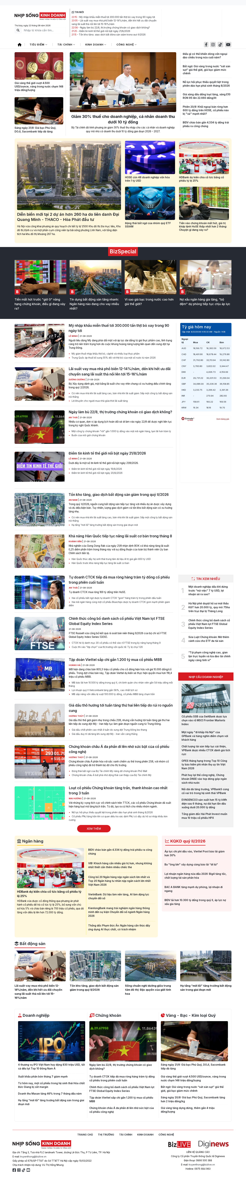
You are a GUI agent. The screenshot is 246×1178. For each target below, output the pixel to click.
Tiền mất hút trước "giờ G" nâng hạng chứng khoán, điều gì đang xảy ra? (40, 304)
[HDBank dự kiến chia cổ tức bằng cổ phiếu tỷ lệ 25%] (204, 157)
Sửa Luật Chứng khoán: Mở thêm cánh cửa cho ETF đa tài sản (208, 639)
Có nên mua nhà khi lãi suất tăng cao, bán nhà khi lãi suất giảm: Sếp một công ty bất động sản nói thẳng (120, 395)
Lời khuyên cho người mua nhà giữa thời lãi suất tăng (99, 401)
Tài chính (65, 44)
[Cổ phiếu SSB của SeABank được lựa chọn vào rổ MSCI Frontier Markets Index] (206, 698)
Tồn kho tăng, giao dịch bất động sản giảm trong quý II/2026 (112, 34)
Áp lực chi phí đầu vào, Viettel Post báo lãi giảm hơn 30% (195, 853)
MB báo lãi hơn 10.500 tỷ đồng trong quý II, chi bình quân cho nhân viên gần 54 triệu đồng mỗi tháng (121, 684)
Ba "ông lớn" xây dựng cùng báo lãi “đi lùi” (191, 864)
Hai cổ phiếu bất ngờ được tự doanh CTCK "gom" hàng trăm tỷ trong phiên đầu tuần (116, 598)
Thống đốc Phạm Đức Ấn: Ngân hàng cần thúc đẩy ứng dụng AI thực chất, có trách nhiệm (119, 927)
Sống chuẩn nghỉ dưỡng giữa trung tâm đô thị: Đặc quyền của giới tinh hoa (148, 989)
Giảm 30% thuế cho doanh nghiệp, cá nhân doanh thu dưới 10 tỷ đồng (123, 119)
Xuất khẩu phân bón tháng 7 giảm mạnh (43, 1076)
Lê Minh (73, 336)
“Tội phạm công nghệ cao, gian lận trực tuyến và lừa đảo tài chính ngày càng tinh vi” (209, 656)
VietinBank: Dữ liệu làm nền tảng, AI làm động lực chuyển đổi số (118, 896)
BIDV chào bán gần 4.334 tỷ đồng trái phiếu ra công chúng (206, 124)
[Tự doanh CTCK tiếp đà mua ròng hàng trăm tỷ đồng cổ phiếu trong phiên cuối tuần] (40, 592)
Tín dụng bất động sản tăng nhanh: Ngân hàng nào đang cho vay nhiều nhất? (94, 304)
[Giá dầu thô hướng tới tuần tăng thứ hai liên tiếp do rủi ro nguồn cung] (40, 720)
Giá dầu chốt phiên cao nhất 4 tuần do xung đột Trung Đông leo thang (109, 729)
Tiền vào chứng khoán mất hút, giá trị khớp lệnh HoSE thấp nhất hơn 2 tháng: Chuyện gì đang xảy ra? (203, 226)
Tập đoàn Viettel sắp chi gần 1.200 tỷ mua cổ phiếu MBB (115, 660)
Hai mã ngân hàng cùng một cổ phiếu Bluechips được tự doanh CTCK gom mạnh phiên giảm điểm (119, 604)
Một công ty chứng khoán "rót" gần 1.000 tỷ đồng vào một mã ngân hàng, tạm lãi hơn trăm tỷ (121, 431)
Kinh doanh (94, 44)
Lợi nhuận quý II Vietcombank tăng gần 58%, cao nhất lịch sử (104, 690)
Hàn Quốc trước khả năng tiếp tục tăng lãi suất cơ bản (100, 563)
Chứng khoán (107, 1015)
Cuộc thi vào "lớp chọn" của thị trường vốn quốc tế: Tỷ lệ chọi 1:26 (107, 647)
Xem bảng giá (222, 419)
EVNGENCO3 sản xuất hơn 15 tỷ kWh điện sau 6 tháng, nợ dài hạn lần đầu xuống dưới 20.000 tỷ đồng (204, 803)
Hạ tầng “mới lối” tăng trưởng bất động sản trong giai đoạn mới (104, 525)
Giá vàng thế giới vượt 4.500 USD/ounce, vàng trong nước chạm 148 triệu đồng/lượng (39, 86)
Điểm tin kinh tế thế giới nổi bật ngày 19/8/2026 (96, 469)
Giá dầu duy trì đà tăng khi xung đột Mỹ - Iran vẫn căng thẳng (104, 734)
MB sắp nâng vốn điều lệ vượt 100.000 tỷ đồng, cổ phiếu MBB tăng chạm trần (113, 694)
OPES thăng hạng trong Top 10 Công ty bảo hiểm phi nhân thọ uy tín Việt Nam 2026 (204, 764)
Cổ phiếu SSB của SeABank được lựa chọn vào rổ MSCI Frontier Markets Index (204, 720)
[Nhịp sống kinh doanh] (42, 1144)
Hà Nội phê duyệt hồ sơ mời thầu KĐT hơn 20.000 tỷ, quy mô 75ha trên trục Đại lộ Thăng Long (209, 607)
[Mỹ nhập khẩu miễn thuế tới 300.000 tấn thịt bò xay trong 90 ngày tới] (40, 340)
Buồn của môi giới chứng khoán (88, 435)
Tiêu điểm (37, 44)
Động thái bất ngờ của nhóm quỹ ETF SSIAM (148, 225)
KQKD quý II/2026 (187, 841)
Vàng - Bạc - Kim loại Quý (190, 1015)
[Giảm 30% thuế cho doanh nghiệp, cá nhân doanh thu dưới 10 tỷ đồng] (123, 82)
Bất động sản (32, 943)
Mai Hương (75, 798)
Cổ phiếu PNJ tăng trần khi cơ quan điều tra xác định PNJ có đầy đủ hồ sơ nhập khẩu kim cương (118, 818)
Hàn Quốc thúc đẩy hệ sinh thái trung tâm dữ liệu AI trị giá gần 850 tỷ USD (111, 559)
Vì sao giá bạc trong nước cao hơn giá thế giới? (149, 302)
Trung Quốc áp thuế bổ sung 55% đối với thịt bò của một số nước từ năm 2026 (113, 357)
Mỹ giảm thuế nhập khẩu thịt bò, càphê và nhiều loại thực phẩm (105, 353)
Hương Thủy (76, 716)
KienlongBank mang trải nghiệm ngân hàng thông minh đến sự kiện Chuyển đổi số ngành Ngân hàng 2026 (119, 912)
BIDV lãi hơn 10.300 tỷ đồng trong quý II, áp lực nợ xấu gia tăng (195, 902)
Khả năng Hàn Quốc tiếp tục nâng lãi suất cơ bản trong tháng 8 (120, 536)
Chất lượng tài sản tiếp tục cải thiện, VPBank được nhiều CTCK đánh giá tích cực (206, 750)
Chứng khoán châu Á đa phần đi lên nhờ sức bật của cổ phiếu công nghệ (119, 749)
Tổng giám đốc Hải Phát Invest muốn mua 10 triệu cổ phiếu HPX (204, 815)
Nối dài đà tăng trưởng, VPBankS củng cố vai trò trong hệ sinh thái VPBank (205, 791)
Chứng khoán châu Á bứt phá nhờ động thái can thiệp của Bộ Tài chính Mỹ (111, 775)
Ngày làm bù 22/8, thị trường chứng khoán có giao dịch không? (115, 27)
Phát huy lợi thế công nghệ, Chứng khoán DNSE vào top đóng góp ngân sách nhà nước (204, 778)
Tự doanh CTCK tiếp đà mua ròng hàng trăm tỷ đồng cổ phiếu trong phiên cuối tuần (119, 579)
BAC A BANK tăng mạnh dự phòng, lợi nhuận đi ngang (194, 889)
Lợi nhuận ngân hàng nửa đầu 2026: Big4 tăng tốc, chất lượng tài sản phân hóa (196, 875)
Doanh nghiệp (36, 1015)
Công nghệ (125, 44)
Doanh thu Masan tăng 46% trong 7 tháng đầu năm (50, 1093)
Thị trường (106, 1134)
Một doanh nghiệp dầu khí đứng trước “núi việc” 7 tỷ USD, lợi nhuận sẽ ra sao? (208, 590)
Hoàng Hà (75, 665)
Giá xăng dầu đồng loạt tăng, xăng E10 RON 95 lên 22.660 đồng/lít (206, 96)
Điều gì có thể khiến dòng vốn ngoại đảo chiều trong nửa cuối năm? (205, 55)
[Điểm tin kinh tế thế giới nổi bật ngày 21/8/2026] (40, 468)
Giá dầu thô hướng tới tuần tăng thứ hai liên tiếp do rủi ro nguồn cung (121, 708)
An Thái (73, 417)
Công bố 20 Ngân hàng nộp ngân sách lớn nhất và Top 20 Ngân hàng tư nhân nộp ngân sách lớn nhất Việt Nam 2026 (119, 880)
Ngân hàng (32, 841)
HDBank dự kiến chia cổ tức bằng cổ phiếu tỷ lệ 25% (201, 179)
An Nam (73, 500)
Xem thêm (94, 828)
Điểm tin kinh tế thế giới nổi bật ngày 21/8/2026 (104, 31)
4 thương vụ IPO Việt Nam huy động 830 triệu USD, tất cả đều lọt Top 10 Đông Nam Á (51, 1066)
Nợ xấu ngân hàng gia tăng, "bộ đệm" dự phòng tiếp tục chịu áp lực (205, 302)
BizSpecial (123, 251)
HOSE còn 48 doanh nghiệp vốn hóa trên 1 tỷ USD (147, 179)
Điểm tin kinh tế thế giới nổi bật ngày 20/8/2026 (96, 473)
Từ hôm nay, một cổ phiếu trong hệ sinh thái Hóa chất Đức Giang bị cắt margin (51, 1085)
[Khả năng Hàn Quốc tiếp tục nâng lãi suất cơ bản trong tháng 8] (40, 551)
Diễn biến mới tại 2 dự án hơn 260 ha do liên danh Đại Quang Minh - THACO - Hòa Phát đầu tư (68, 217)
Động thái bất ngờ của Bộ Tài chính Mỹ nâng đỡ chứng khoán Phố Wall (109, 771)
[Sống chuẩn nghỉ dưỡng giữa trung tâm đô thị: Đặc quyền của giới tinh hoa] (150, 966)
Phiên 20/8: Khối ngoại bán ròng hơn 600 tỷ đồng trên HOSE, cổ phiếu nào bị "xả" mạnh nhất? (206, 110)
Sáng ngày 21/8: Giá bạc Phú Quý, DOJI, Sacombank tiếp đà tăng (35, 129)
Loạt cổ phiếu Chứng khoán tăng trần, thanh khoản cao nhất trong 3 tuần (118, 790)
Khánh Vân (75, 541)
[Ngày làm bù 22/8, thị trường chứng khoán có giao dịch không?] (40, 427)
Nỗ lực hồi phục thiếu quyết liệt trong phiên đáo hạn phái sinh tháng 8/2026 (206, 83)
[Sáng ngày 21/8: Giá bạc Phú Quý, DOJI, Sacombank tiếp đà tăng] (39, 111)
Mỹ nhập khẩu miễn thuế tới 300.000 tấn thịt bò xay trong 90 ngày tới (117, 17)
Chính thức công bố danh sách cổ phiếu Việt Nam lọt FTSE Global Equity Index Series (117, 621)
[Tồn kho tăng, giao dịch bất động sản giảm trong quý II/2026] (40, 509)
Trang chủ (85, 1134)
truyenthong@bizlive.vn (33, 1156)
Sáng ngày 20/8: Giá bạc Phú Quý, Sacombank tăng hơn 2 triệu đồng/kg (193, 1099)
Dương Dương (77, 379)
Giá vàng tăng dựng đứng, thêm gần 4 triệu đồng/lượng (188, 1109)
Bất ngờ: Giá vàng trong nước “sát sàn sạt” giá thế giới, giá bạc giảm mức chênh (206, 70)
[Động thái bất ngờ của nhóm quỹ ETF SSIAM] (150, 203)
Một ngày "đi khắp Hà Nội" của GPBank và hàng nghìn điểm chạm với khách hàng (205, 736)
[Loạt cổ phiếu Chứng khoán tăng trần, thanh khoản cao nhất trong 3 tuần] (40, 803)
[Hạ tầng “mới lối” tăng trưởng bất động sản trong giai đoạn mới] (205, 966)
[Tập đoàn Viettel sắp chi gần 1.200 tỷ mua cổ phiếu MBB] (40, 675)
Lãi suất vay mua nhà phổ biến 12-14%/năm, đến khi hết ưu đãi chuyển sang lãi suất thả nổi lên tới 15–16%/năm (120, 371)
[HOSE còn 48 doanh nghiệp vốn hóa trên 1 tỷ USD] (150, 157)
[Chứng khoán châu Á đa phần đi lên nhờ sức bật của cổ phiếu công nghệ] (40, 761)
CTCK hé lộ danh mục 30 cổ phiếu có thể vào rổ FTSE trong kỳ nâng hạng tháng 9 (116, 643)
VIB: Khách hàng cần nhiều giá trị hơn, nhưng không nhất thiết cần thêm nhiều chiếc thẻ (120, 865)
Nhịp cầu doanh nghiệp (206, 677)
